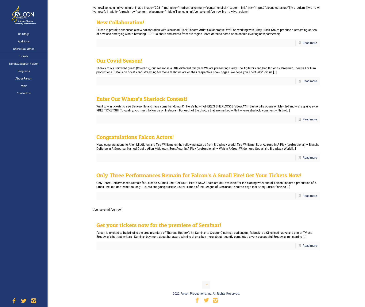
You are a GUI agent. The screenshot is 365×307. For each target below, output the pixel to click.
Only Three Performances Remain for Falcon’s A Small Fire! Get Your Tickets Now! (198, 175)
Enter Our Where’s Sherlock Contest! (141, 98)
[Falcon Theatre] (24, 15)
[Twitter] (24, 302)
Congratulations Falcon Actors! (135, 137)
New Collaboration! (120, 22)
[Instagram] (34, 302)
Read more (310, 43)
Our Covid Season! (119, 60)
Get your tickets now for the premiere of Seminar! (158, 225)
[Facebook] (14, 302)
